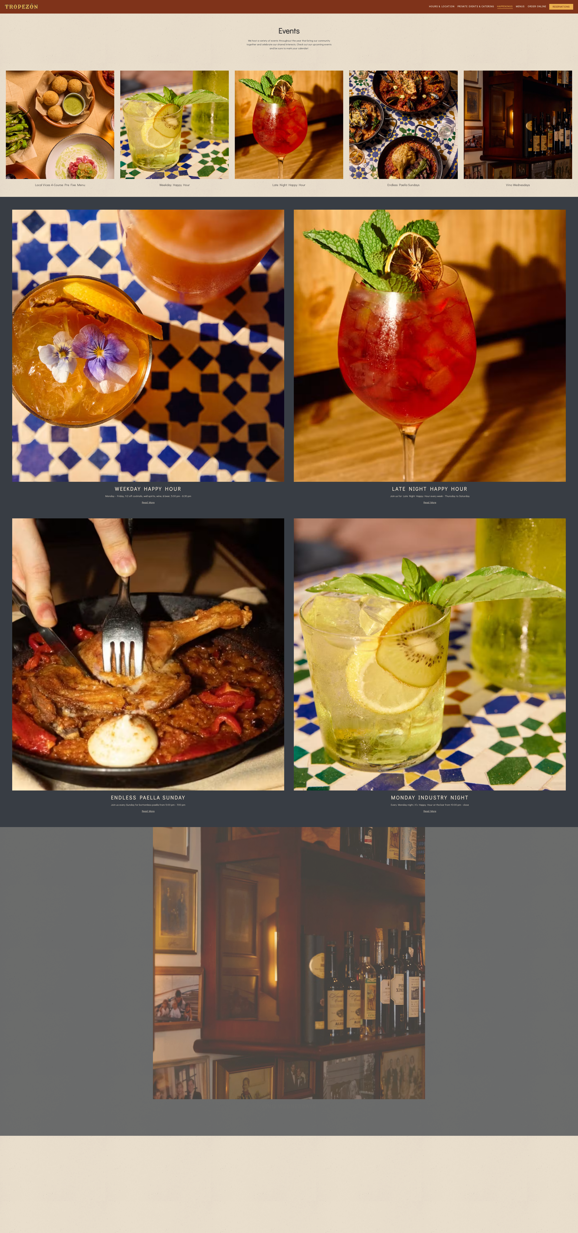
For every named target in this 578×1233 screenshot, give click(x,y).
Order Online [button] (537, 6)
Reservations (561, 6)
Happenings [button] (505, 6)
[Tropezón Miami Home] (21, 7)
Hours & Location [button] (442, 6)
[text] (72, 1227)
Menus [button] (520, 6)
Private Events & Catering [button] (476, 6)
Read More (148, 502)
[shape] (361, 1227)
